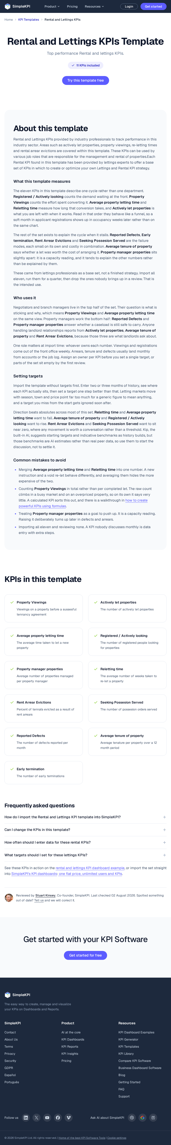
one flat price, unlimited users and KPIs (90, 873)
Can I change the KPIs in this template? (37, 829)
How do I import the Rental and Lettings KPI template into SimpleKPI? (62, 817)
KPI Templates (28, 20)
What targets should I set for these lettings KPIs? (45, 855)
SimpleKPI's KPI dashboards (34, 873)
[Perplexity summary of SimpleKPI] (153, 1118)
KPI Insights (69, 1054)
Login (129, 6)
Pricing (72, 6)
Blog (121, 1075)
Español (10, 1075)
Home (8, 20)
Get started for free (85, 955)
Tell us (39, 900)
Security (10, 1061)
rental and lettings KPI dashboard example (90, 868)
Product (50, 6)
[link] (26, 1118)
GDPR (8, 1068)
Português (11, 1082)
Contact (10, 1032)
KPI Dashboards (72, 1039)
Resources (93, 6)
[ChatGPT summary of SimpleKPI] (132, 1118)
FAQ (121, 1089)
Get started (153, 6)
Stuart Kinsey (45, 895)
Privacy (9, 1054)
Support (124, 1096)
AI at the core (71, 1032)
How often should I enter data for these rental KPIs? (47, 842)
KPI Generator (128, 1039)
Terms (8, 1047)
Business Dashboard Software (139, 1068)
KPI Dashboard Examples (136, 1032)
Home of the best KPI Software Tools (82, 1138)
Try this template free (85, 80)
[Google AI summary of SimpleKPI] (142, 1118)
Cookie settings (116, 1138)
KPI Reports (69, 1047)
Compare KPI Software (134, 1061)
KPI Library (126, 1054)
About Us (11, 1039)
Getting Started (129, 1082)
